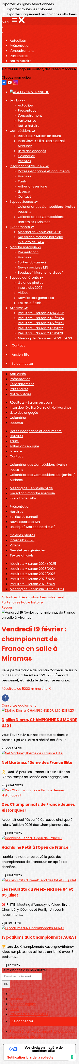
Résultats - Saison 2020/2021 (40, 333)
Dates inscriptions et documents (44, 171)
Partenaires (19, 55)
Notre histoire (20, 61)
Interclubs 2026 (30, 287)
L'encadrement (22, 50)
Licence (24, 191)
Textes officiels (30, 303)
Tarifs (22, 181)
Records (24, 161)
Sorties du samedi (32, 262)
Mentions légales (23, 1004)
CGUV (14, 1009)
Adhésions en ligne (32, 186)
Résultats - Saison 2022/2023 (41, 323)
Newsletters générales (36, 297)
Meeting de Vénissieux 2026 (39, 232)
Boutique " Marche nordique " (40, 272)
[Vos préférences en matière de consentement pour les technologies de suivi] (72, 1057)
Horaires (24, 176)
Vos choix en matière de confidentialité (44, 1049)
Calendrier (26, 156)
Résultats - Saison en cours (39, 135)
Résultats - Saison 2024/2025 (41, 313)
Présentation (20, 45)
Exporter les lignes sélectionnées (28, 4)
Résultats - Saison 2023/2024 (41, 318)
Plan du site (19, 994)
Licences (16, 999)
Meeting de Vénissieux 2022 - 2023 (45, 338)
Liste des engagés (32, 151)
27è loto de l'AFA (31, 242)
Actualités (18, 40)
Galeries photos (30, 282)
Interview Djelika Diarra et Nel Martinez (40, 407)
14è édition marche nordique (40, 237)
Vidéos (23, 292)
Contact (24, 196)
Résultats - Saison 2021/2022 (40, 328)
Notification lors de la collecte (30, 1057)
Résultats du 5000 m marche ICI (27, 688)
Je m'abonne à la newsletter (24, 970)
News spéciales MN (33, 267)
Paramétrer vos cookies (29, 1014)
